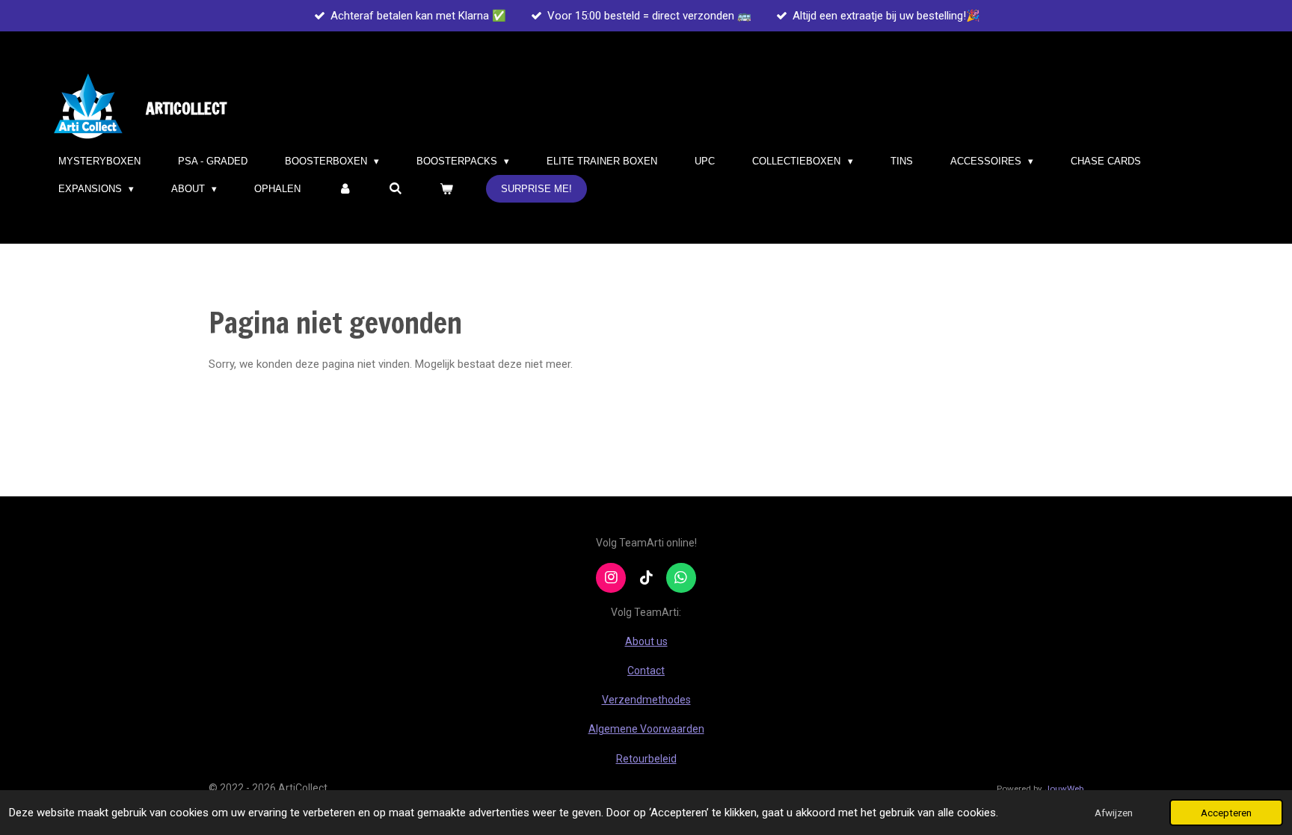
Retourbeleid (646, 759)
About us (646, 641)
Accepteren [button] (1226, 813)
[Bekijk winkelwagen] (447, 189)
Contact (646, 671)
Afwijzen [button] (1114, 813)
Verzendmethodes (646, 700)
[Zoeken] (396, 189)
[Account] (344, 189)
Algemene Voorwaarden (646, 729)
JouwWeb (1064, 788)
